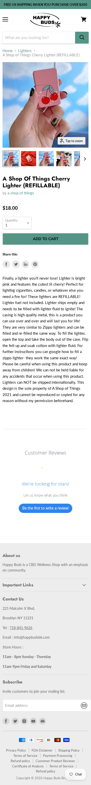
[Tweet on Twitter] (16, 264)
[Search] (82, 37)
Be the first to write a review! (45, 508)
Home (8, 51)
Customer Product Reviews (55, 761)
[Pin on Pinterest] (35, 264)
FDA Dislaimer (42, 750)
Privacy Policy (16, 750)
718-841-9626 (21, 628)
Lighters (25, 51)
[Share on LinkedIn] (25, 264)
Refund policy (20, 761)
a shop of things (21, 193)
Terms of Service (25, 756)
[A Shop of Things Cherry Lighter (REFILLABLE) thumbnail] (11, 159)
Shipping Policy (69, 750)
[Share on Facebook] (6, 264)
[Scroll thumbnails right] (84, 159)
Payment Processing (57, 756)
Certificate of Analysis (28, 766)
